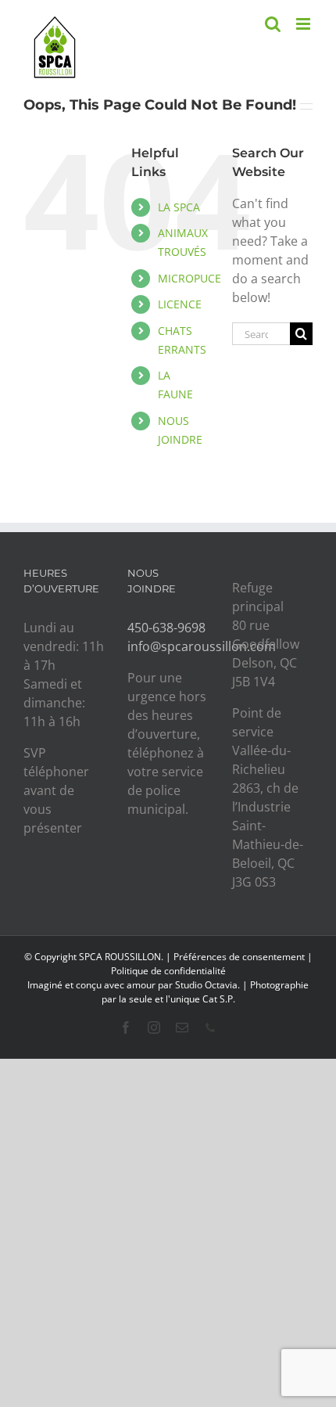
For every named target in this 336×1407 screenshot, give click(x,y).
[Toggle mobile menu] (304, 24)
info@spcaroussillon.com (201, 646)
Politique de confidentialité (168, 970)
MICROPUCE (189, 278)
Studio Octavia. (208, 984)
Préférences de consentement (239, 956)
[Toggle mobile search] (273, 24)
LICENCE (180, 304)
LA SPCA (179, 207)
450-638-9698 (166, 627)
